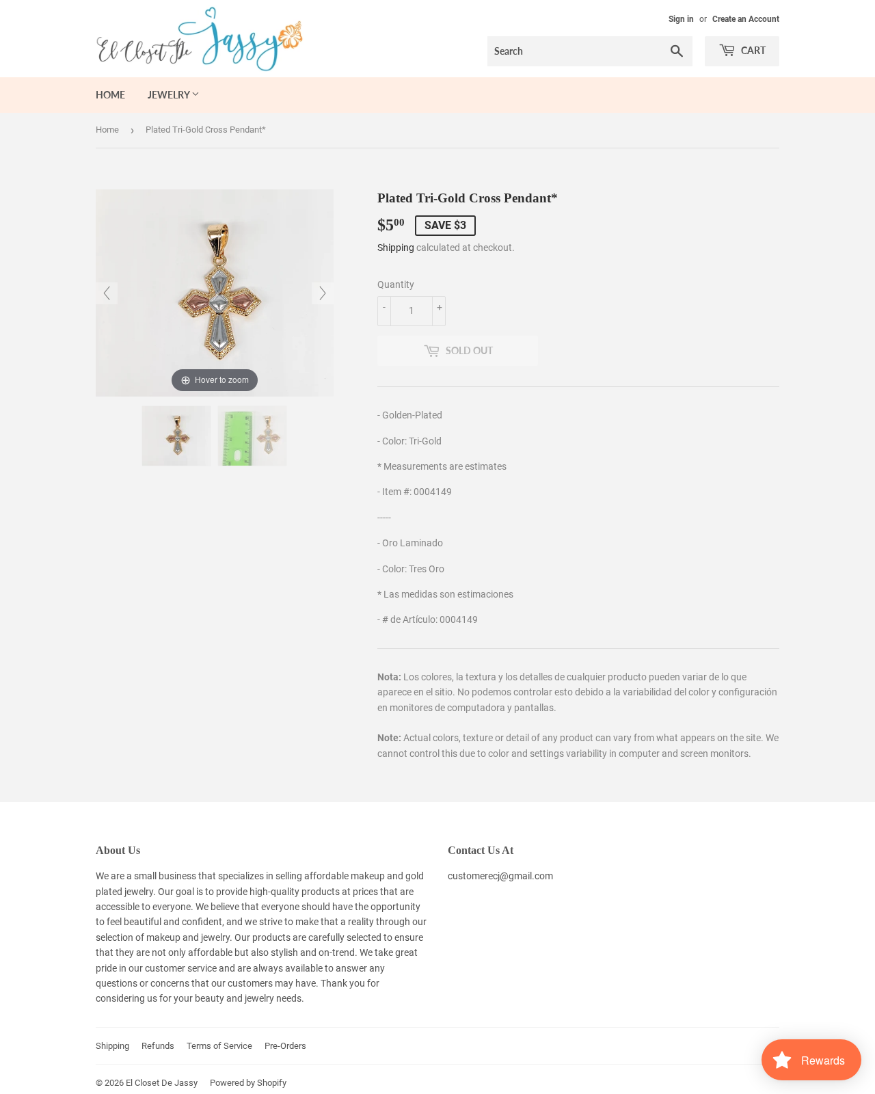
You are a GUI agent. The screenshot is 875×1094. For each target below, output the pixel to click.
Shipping (395, 247)
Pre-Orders (285, 1046)
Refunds (158, 1046)
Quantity (395, 284)
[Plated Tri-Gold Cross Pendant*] (176, 436)
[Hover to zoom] (215, 291)
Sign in (681, 19)
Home (110, 95)
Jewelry (169, 95)
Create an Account (745, 19)
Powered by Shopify (248, 1083)
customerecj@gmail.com (500, 875)
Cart (752, 50)
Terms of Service (219, 1046)
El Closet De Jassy (162, 1083)
